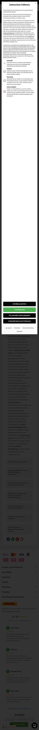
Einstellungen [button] (30, 36)
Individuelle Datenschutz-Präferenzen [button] (19, 321)
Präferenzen (17, 328)
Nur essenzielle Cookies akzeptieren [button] (19, 315)
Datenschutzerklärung (8, 33)
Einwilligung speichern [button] (19, 304)
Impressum (19, 331)
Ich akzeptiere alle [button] (19, 310)
